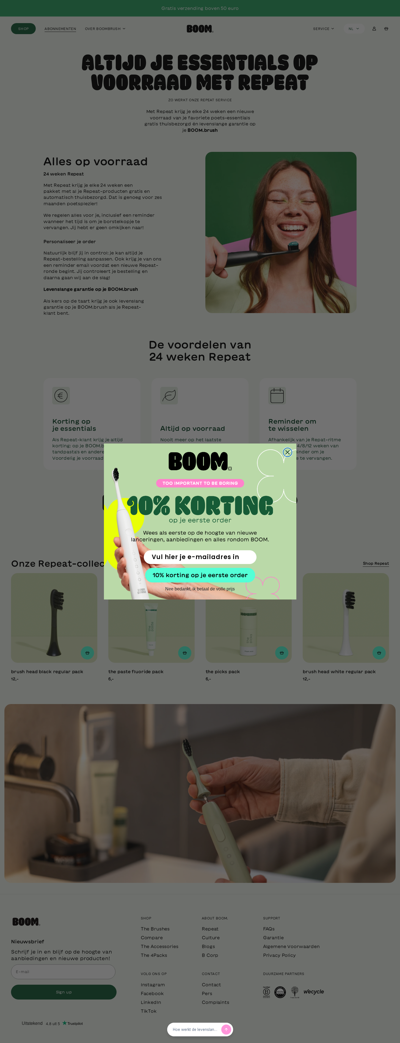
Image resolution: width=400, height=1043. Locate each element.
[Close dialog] (287, 452)
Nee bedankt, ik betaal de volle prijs (200, 589)
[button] (200, 575)
